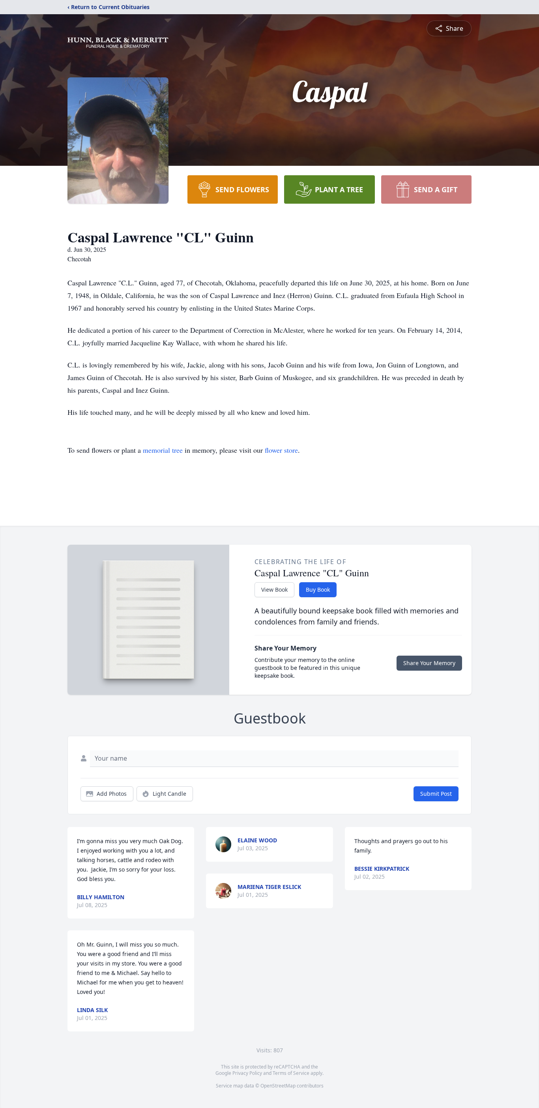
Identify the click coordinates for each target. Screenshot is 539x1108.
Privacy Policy (247, 1073)
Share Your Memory (429, 663)
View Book (274, 589)
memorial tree (163, 450)
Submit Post (436, 793)
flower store (281, 450)
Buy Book (318, 589)
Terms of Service (291, 1073)
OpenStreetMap (278, 1085)
